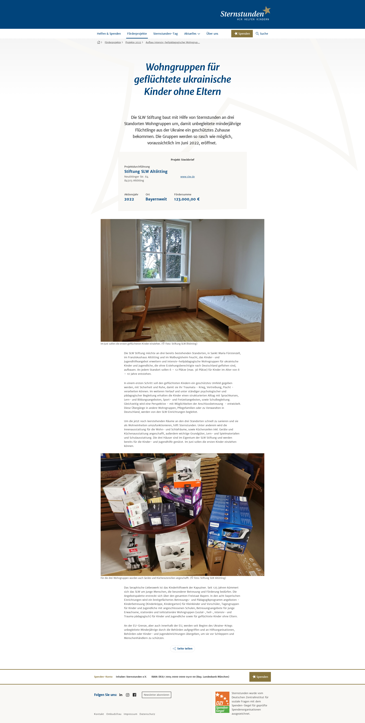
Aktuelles (190, 33)
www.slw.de (187, 176)
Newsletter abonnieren (156, 694)
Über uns (212, 33)
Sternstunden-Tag (165, 33)
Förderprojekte (137, 33)
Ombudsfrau (113, 714)
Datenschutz (147, 714)
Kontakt (99, 714)
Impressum (130, 714)
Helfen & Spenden (109, 33)
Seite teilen (184, 648)
